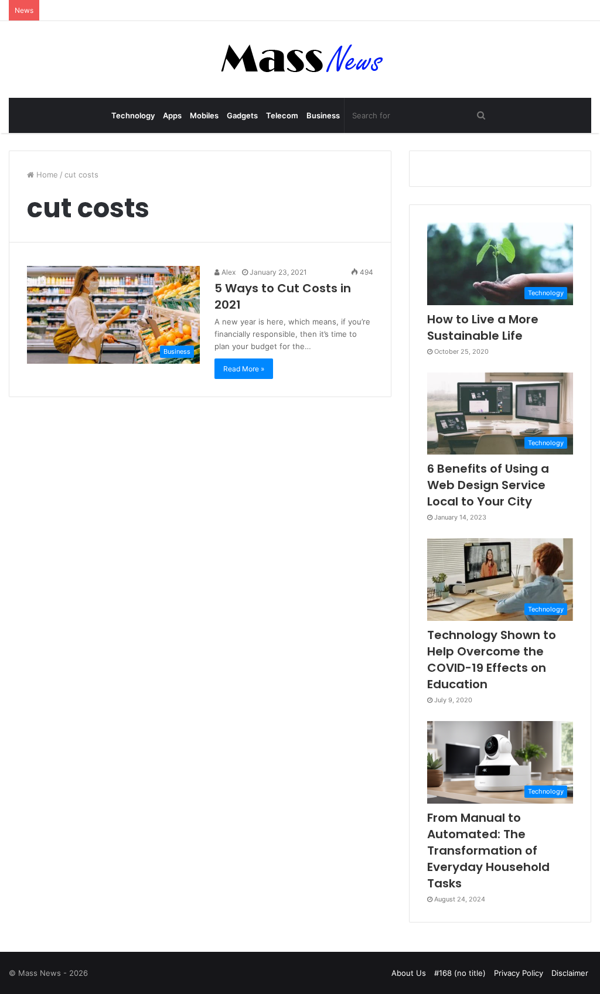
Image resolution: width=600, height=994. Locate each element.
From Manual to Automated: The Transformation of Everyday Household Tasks (488, 850)
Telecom (282, 115)
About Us (408, 973)
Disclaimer (569, 973)
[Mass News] (300, 59)
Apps (172, 115)
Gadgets (242, 115)
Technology (133, 115)
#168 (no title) (460, 973)
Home (46, 174)
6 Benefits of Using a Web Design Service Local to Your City (488, 485)
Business (323, 115)
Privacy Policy (518, 973)
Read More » (243, 368)
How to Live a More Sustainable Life (482, 327)
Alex (228, 272)
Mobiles (204, 115)
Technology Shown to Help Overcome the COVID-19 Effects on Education (491, 659)
